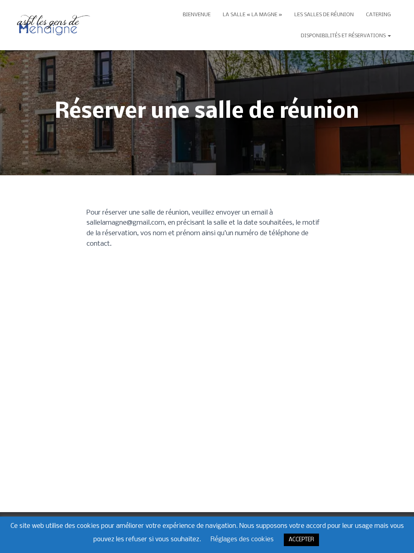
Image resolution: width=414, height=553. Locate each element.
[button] (389, 35)
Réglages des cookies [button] (242, 539)
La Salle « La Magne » (252, 14)
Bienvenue (197, 14)
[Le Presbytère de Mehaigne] (53, 25)
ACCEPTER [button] (301, 540)
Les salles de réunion (324, 14)
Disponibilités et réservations (344, 35)
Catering (378, 14)
